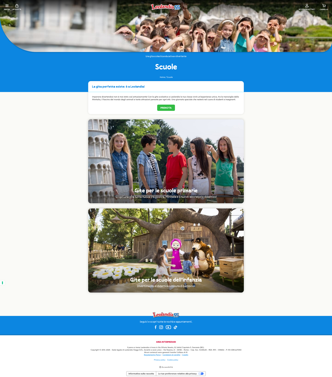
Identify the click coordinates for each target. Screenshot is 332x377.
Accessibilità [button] (167, 367)
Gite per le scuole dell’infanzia (166, 279)
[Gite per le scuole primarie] (166, 161)
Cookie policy (172, 360)
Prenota (166, 107)
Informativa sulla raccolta (141, 373)
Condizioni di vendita (171, 354)
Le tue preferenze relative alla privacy (177, 373)
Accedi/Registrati (307, 9)
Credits (185, 354)
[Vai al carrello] (324, 5)
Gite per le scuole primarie (166, 190)
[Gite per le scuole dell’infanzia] (166, 250)
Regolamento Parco (152, 354)
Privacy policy (159, 360)
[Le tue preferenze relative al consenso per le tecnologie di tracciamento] (2, 282)
